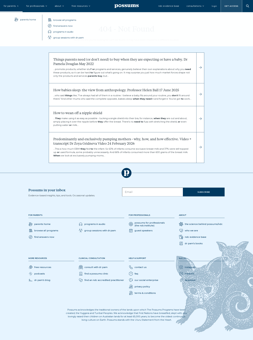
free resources (80, 6)
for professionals (35, 6)
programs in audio (63, 31)
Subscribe (204, 192)
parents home (28, 19)
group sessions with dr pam (68, 37)
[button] (65, 26)
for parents (10, 6)
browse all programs (64, 19)
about (58, 6)
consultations (194, 6)
